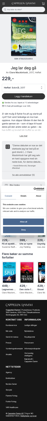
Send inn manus (12, 337)
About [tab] (38, 196)
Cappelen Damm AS (16, 413)
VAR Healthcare (12, 407)
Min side (9, 331)
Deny (23, 230)
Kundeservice (11, 325)
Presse (8, 343)
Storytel (9, 390)
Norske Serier (11, 384)
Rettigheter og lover (29, 416)
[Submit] (4, 9)
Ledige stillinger (30, 325)
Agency (9, 372)
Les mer (23, 136)
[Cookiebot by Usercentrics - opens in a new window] (33, 189)
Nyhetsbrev (29, 331)
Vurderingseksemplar (14, 349)
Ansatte (9, 354)
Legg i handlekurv (23, 96)
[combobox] (23, 9)
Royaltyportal (29, 337)
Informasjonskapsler (32, 349)
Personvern (29, 343)
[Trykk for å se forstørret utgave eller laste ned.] (23, 36)
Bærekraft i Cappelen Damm (31, 360)
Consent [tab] (8, 196)
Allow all (23, 222)
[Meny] (3, 3)
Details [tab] (24, 196)
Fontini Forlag (11, 401)
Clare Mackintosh (18, 72)
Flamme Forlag (11, 396)
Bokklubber (10, 378)
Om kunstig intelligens (28, 354)
